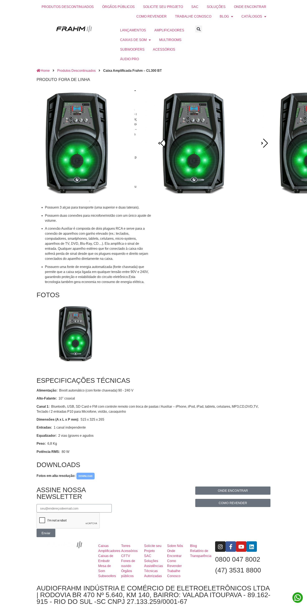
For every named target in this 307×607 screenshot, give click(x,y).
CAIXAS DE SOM (133, 40)
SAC (194, 7)
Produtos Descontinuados (76, 70)
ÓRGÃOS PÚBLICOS (118, 7)
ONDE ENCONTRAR (250, 7)
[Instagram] (220, 546)
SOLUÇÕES (216, 7)
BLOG (224, 16)
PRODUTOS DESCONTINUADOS (68, 7)
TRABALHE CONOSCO (193, 16)
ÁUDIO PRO (129, 59)
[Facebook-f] (231, 546)
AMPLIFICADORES (169, 30)
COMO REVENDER (151, 16)
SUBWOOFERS (132, 49)
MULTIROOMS (170, 40)
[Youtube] (241, 546)
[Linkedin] (251, 546)
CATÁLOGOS (251, 16)
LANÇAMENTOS (133, 30)
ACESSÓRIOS (164, 49)
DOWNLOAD (86, 476)
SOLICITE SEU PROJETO (163, 7)
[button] (198, 29)
